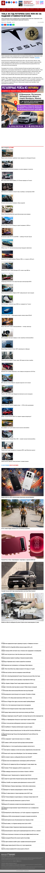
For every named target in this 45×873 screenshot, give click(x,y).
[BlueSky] (2, 25)
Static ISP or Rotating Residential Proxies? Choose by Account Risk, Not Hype (20, 676)
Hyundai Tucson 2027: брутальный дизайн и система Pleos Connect (18, 591)
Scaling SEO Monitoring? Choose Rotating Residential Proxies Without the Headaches (19, 734)
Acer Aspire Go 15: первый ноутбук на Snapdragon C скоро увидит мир (18, 764)
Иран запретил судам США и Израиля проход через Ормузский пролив (19, 779)
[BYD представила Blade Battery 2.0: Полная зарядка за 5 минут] (7, 175)
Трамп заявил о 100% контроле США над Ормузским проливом (17, 742)
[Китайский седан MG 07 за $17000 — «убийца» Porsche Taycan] (7, 231)
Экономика (9, 9)
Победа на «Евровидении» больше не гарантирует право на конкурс (18, 719)
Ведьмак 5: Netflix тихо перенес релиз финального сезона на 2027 (18, 782)
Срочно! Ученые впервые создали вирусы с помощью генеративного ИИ (19, 797)
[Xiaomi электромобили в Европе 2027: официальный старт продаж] (7, 287)
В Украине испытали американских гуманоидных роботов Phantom (18, 760)
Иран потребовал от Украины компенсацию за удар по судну (16, 727)
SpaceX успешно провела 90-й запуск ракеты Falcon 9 (15, 849)
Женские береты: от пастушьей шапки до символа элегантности (18, 746)
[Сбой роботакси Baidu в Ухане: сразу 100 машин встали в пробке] (7, 355)
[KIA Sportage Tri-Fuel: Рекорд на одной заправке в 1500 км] (7, 220)
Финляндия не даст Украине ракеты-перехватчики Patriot (16, 775)
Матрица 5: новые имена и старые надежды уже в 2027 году (16, 793)
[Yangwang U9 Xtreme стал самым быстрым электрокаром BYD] (7, 276)
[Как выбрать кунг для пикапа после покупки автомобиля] (7, 422)
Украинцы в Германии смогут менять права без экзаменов (16, 661)
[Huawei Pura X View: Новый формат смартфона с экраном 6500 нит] (22, 544)
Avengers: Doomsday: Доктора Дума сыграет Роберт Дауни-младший (19, 687)
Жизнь (38, 9)
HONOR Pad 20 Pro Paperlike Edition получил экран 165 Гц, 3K (16, 647)
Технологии (22, 9)
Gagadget (37, 57)
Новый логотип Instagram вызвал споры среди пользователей (17, 708)
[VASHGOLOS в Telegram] (11, 2)
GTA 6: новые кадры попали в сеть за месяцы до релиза (15, 528)
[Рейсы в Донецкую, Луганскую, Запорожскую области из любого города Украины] (22, 106)
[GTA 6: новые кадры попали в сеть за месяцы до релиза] (22, 513)
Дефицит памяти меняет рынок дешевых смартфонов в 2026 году (18, 679)
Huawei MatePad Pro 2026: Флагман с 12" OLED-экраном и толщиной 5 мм (20, 812)
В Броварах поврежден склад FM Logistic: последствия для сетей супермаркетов (22, 716)
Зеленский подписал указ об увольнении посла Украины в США (17, 820)
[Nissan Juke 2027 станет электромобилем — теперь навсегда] (7, 321)
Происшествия (16, 9)
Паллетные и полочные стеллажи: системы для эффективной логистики (19, 834)
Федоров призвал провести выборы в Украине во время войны (17, 658)
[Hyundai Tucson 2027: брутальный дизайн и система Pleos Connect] (22, 576)
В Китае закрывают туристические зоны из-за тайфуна (15, 739)
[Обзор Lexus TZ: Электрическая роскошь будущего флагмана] (7, 242)
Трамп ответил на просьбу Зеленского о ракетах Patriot (15, 800)
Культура (32, 9)
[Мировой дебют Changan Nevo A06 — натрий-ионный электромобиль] (7, 433)
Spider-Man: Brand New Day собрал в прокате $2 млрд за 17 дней (18, 669)
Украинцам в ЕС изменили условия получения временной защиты (18, 804)
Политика (4, 9)
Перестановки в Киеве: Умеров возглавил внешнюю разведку (17, 827)
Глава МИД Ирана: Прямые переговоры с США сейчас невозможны (18, 786)
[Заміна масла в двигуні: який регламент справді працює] (7, 456)
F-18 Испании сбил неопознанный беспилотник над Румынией (17, 690)
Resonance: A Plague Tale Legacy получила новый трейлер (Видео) (18, 701)
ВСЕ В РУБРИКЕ (10, 465)
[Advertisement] (22, 136)
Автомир (27, 9)
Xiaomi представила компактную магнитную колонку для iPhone (17, 712)
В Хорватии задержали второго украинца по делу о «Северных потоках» (19, 643)
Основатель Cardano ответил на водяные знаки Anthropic (16, 672)
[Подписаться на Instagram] (38, 4)
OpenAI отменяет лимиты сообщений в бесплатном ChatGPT (16, 757)
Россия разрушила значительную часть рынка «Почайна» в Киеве (18, 694)
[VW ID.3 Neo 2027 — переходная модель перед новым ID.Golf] (7, 310)
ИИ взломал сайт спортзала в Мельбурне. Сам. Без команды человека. (19, 753)
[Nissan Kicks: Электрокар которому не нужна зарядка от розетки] (7, 164)
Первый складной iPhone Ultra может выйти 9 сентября (15, 838)
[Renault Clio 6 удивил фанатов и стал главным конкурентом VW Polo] (7, 366)
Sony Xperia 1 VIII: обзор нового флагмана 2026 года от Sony (16, 698)
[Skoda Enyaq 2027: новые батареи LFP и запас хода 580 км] (7, 265)
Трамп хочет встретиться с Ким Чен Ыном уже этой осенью (16, 654)
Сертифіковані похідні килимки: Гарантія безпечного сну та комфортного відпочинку (20, 808)
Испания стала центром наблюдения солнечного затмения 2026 (17, 723)
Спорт (41, 9)
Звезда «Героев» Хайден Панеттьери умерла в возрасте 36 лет (17, 683)
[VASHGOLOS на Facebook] (7, 2)
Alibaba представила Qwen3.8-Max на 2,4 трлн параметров (16, 845)
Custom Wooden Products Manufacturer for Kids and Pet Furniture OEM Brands (21, 730)
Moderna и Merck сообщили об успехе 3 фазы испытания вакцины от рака (20, 622)
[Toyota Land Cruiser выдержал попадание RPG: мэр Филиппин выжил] (7, 445)
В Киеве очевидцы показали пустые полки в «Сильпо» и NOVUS (17, 771)
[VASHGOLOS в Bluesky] (16, 2)
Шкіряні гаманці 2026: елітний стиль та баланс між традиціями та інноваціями (21, 650)
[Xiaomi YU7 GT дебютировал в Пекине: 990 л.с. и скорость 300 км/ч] (7, 254)
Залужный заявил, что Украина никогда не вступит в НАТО (16, 823)
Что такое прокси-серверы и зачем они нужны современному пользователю (20, 750)
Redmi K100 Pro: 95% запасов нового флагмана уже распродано (17, 497)
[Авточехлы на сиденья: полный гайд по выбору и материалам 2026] (7, 186)
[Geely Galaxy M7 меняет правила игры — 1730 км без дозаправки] (7, 400)
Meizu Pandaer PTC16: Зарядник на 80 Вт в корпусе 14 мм (15, 768)
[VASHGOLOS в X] (9, 2)
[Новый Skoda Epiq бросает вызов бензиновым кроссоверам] (7, 209)
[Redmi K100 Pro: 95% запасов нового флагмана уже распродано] (22, 482)
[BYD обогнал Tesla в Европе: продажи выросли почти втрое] (7, 377)
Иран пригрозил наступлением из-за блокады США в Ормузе (16, 665)
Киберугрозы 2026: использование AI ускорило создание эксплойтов (19, 816)
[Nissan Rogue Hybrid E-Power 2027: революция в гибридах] (7, 344)
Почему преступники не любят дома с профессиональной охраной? (18, 841)
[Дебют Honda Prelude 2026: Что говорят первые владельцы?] (7, 411)
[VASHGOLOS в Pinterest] (14, 2)
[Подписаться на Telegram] (42, 4)
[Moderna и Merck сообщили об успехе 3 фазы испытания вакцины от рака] (22, 607)
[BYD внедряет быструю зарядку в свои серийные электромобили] (7, 332)
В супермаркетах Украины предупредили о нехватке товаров (17, 789)
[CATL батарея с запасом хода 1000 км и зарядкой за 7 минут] (7, 299)
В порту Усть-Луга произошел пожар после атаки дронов (16, 705)
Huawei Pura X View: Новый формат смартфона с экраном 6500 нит (18, 560)
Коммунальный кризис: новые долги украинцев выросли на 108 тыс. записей (20, 830)
